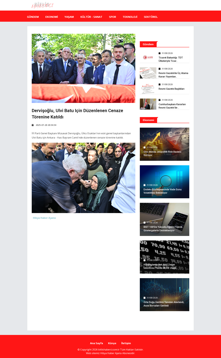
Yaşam (69, 16)
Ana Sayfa (96, 343)
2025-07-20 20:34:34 (46, 125)
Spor (112, 16)
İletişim (126, 343)
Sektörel (151, 16)
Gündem (33, 16)
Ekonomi (51, 16)
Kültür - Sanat (91, 16)
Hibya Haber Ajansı (111, 353)
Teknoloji (130, 16)
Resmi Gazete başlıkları (171, 88)
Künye (112, 343)
